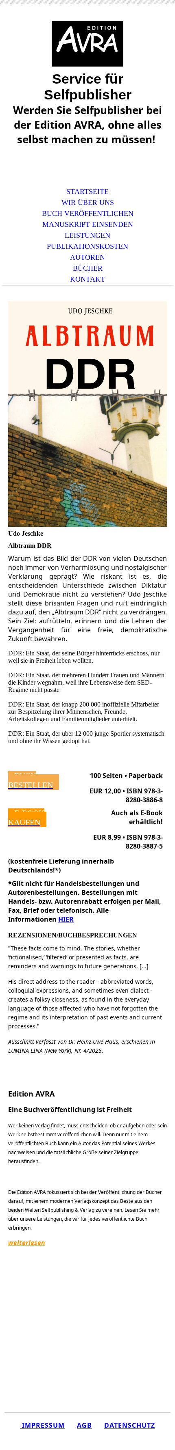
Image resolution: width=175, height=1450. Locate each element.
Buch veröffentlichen (87, 213)
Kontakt (87, 279)
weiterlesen (26, 1242)
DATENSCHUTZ (129, 1425)
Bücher (88, 268)
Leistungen (87, 235)
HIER (66, 919)
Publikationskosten (87, 246)
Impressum (42, 1425)
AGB (84, 1425)
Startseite (87, 191)
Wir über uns (87, 202)
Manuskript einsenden (87, 224)
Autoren (87, 257)
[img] (87, 43)
